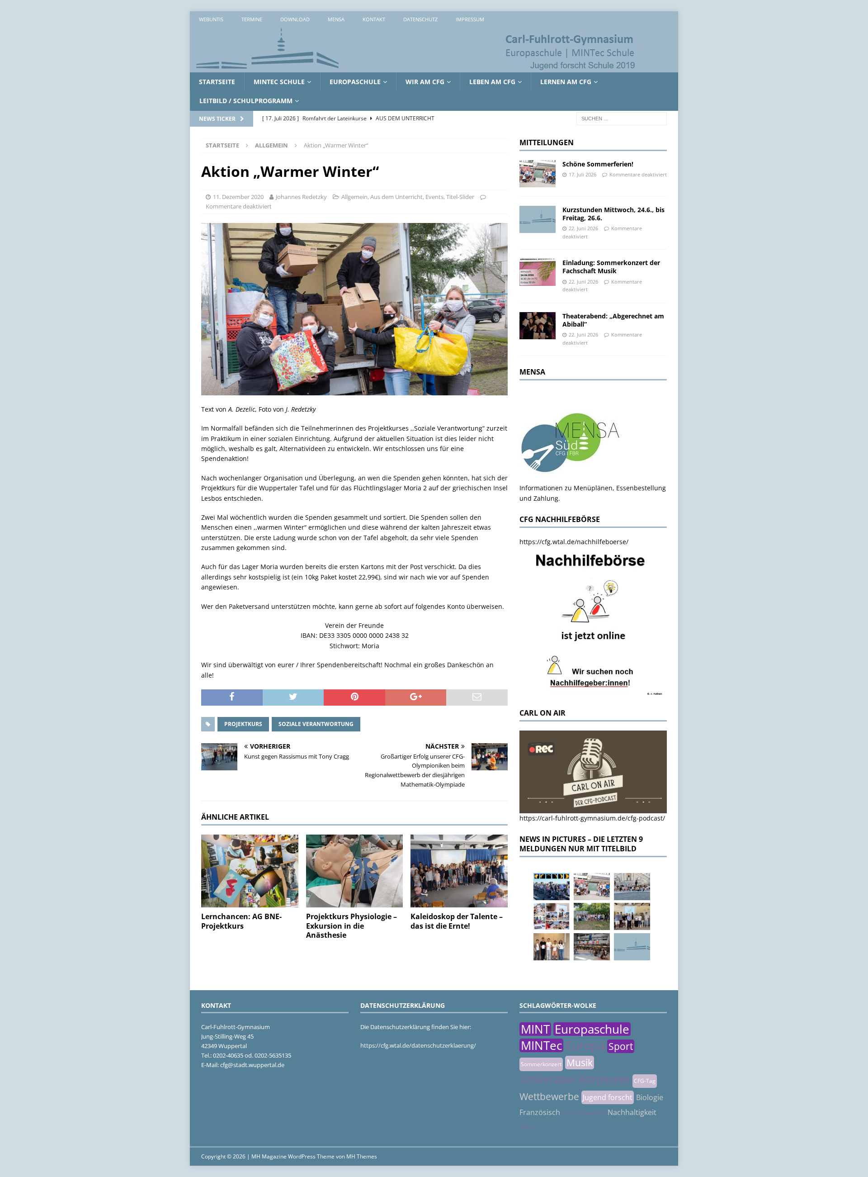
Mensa (336, 19)
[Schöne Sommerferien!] (537, 173)
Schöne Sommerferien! (597, 164)
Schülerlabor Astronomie (574, 1079)
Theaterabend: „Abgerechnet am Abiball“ (613, 320)
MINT (535, 1029)
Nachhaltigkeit (632, 1112)
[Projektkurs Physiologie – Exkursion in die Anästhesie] (354, 871)
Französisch (539, 1112)
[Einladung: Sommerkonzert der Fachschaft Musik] (537, 272)
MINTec (541, 1045)
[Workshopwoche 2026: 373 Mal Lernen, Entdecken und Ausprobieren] (551, 916)
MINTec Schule (279, 81)
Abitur (527, 1126)
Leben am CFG (492, 81)
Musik (579, 1062)
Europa (585, 1045)
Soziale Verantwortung (316, 724)
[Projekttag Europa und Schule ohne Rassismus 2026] (592, 946)
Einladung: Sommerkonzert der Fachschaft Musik (611, 266)
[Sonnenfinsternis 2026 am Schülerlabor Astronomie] (551, 886)
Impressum (470, 19)
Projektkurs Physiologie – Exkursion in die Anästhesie (351, 925)
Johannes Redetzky (301, 197)
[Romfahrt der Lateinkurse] (632, 886)
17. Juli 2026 (582, 174)
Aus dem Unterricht (396, 197)
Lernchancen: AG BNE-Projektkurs (241, 921)
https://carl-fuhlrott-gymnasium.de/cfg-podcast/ (592, 818)
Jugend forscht (607, 1097)
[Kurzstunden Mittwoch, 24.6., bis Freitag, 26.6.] (537, 219)
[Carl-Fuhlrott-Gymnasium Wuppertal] (416, 67)
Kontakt (374, 19)
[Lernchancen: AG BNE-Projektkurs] (249, 871)
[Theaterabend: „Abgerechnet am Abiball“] (537, 325)
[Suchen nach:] (621, 118)
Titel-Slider (460, 197)
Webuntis (211, 19)
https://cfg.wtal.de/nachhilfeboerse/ (573, 541)
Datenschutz (420, 19)
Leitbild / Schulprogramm (245, 100)
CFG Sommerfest (583, 1113)
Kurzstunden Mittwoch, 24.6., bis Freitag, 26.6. (613, 213)
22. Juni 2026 (583, 228)
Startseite (217, 81)
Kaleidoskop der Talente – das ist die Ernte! (456, 921)
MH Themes (361, 1156)
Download (295, 19)
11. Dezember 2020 (238, 197)
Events (434, 197)
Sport (621, 1046)
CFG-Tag (645, 1081)
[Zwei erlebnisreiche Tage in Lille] (592, 916)
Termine (251, 19)
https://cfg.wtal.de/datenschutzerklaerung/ (418, 1045)
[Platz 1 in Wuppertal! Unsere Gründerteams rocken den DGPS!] (551, 946)
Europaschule (355, 81)
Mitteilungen (546, 142)
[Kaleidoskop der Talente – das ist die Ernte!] (459, 871)
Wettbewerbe (549, 1096)
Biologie (649, 1097)
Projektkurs (243, 724)
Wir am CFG (425, 81)
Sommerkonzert (541, 1064)
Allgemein (354, 197)
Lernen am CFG (565, 81)
